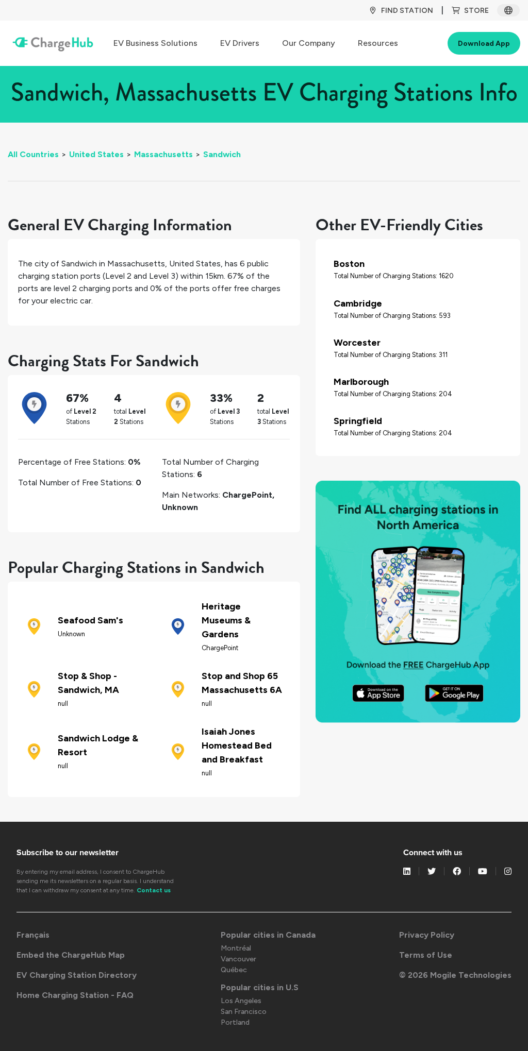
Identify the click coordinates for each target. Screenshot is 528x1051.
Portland (235, 1022)
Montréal (236, 948)
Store (476, 10)
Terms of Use (425, 955)
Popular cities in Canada (268, 935)
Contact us (154, 890)
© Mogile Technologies (455, 975)
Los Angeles (241, 1000)
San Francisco (244, 1011)
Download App (484, 43)
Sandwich (222, 154)
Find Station (407, 10)
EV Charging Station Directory (76, 975)
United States (96, 154)
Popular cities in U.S (260, 987)
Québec (234, 969)
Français (33, 935)
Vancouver (238, 959)
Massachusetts (163, 154)
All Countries (33, 154)
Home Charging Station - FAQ (75, 995)
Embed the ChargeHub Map (70, 955)
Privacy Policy (426, 935)
